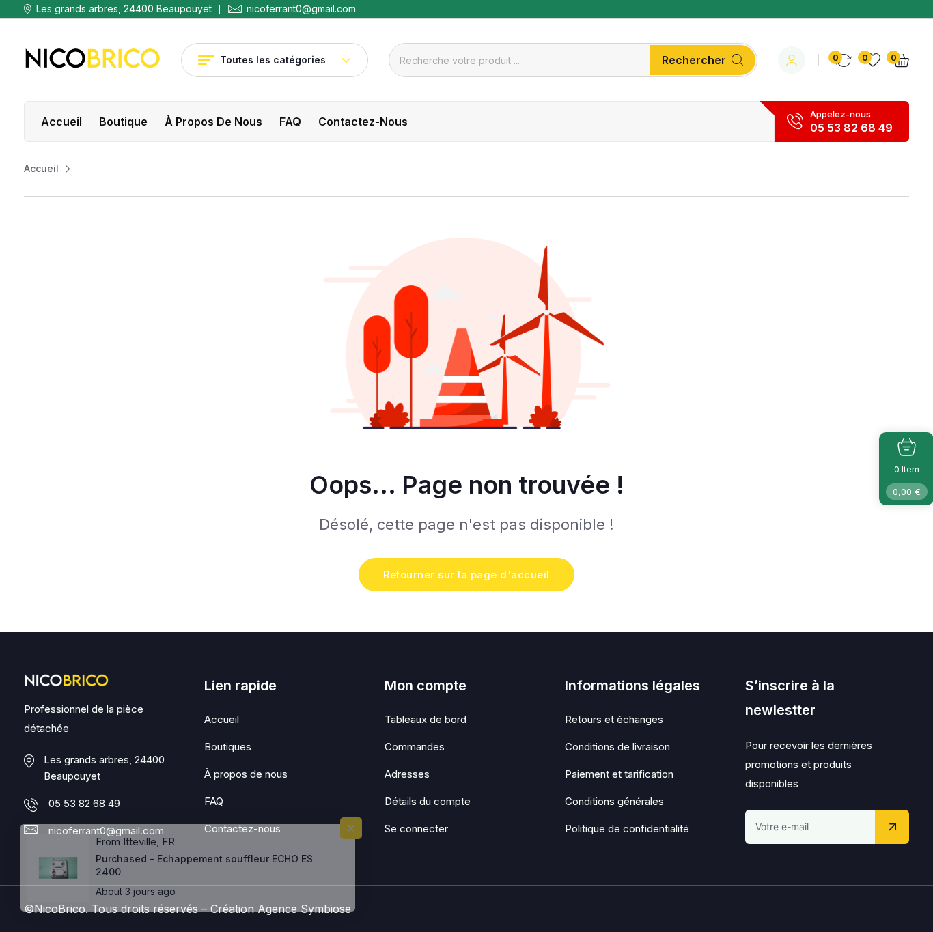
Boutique (123, 121)
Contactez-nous (363, 121)
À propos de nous (213, 121)
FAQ (290, 121)
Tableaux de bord (425, 719)
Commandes (415, 746)
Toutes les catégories (273, 60)
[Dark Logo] (92, 60)
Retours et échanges (614, 719)
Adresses (407, 773)
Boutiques (227, 746)
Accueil (61, 121)
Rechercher (694, 60)
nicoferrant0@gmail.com (301, 9)
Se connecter (416, 828)
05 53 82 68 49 (851, 128)
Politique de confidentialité (627, 828)
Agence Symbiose (304, 909)
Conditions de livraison (617, 746)
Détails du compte (428, 801)
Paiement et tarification (619, 773)
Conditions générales (614, 801)
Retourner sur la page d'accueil (466, 574)
